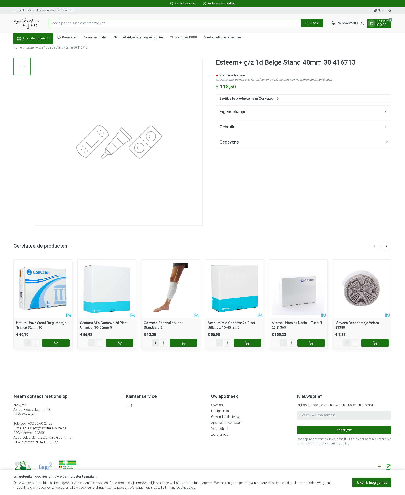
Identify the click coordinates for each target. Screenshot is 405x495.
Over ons (217, 405)
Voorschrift (65, 10)
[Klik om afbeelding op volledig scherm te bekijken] (118, 141)
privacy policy (340, 443)
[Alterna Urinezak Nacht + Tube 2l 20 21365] (298, 289)
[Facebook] (379, 467)
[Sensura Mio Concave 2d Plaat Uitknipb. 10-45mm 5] (234, 289)
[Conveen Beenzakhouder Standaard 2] (170, 289)
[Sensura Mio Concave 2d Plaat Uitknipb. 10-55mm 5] (107, 289)
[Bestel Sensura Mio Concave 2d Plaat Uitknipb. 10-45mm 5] (247, 343)
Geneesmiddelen (95, 37)
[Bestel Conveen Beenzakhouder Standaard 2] (183, 343)
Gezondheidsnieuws (40, 10)
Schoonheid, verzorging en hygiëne (138, 37)
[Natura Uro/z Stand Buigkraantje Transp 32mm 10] (43, 289)
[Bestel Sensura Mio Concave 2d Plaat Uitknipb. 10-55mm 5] (120, 343)
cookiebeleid (186, 488)
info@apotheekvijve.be (49, 428)
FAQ (129, 405)
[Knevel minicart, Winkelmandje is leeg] (371, 23)
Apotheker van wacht (227, 423)
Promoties (69, 37)
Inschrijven (344, 430)
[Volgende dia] (386, 246)
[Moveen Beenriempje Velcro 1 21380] (362, 289)
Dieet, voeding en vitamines (223, 37)
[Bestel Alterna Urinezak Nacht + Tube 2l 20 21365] (311, 343)
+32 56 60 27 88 (40, 424)
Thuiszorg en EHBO (183, 37)
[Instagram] (388, 467)
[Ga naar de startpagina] (27, 23)
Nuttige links (220, 411)
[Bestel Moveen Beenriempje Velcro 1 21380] (375, 343)
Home (18, 47)
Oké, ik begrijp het (372, 482)
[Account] (362, 23)
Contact (19, 10)
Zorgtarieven (220, 435)
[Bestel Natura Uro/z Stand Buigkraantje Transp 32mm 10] (56, 343)
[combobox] (175, 23)
